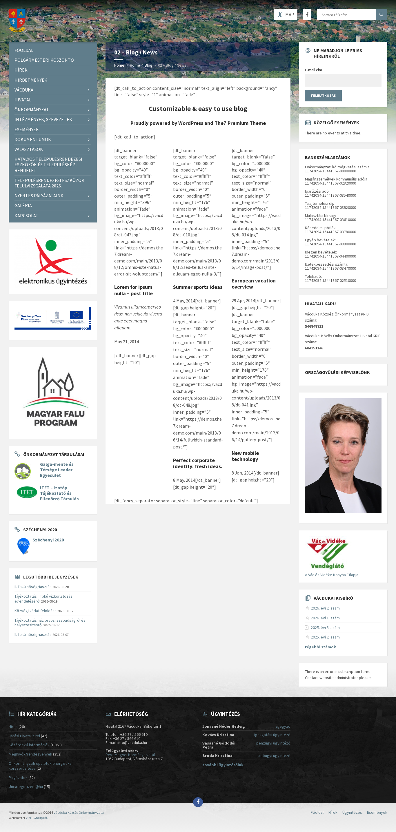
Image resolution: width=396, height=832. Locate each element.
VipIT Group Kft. (37, 817)
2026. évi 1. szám (325, 618)
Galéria (23, 205)
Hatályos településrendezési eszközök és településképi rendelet (48, 164)
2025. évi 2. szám (325, 637)
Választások (28, 149)
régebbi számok (320, 646)
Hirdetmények (30, 80)
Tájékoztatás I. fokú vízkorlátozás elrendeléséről (43, 599)
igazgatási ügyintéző (272, 734)
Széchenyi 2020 (48, 540)
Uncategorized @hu (26, 786)
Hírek (21, 70)
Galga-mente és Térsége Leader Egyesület (57, 469)
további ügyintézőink (223, 764)
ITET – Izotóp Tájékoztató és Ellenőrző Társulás (59, 493)
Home (119, 65)
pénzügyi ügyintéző (273, 743)
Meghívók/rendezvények (30, 754)
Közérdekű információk (29, 744)
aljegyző (283, 726)
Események (26, 129)
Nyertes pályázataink (38, 195)
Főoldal (23, 50)
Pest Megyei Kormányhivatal (130, 754)
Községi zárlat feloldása (35, 610)
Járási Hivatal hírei (24, 735)
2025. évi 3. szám (325, 627)
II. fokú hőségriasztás (33, 586)
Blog (148, 65)
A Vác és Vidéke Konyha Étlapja (331, 574)
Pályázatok (18, 777)
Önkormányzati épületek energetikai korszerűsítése (40, 766)
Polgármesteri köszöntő (44, 60)
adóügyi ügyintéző (274, 755)
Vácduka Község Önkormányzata (79, 812)
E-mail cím (313, 69)
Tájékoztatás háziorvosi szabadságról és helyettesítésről (50, 623)
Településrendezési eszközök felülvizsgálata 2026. (49, 183)
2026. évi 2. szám (325, 608)
